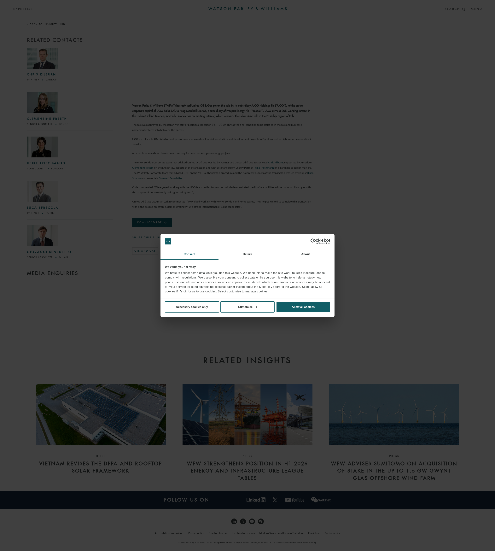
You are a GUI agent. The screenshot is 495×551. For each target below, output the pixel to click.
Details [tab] (247, 254)
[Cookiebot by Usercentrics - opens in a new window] (313, 241)
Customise (245, 306)
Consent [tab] (189, 254)
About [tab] (305, 254)
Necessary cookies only (192, 306)
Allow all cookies (303, 306)
